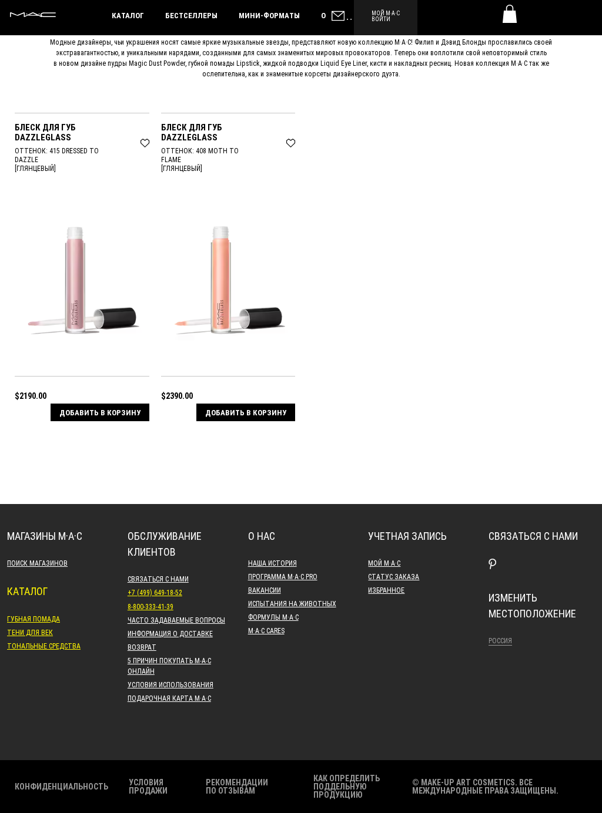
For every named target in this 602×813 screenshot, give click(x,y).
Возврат (142, 646)
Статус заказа (393, 576)
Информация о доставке (170, 633)
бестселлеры (191, 15)
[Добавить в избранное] (145, 141)
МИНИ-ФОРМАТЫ (269, 15)
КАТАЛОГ (128, 15)
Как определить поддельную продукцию (346, 786)
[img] (82, 278)
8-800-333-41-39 (150, 606)
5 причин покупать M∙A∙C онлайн (169, 666)
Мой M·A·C (384, 562)
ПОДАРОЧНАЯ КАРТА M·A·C (169, 698)
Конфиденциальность (61, 786)
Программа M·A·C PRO (282, 576)
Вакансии (264, 589)
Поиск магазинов (37, 562)
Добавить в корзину (100, 412)
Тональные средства (44, 645)
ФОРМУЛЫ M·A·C (273, 616)
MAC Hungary (33, 14)
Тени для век (30, 632)
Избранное (386, 589)
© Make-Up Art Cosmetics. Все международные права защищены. (485, 786)
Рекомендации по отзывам (237, 786)
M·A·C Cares (266, 630)
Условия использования (170, 684)
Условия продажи (148, 786)
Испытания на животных (292, 603)
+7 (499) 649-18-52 (155, 592)
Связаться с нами (158, 578)
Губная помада (33, 618)
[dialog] (82, 132)
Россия (500, 640)
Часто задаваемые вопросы (176, 619)
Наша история (272, 562)
